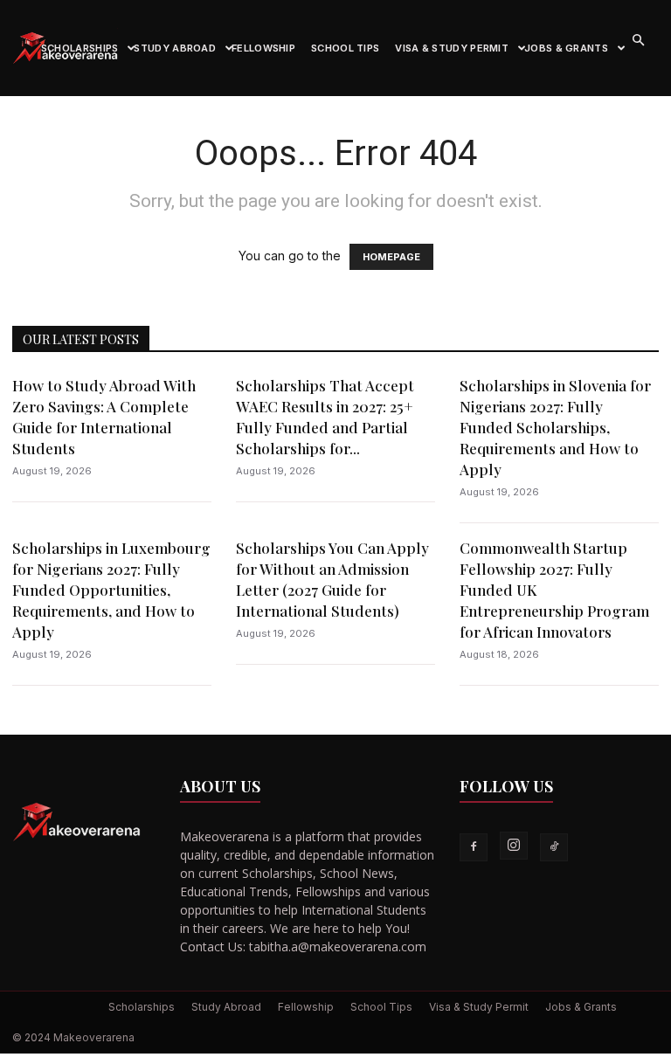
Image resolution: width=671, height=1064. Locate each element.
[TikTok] (554, 847)
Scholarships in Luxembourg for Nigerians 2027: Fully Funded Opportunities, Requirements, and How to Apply (111, 589)
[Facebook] (474, 847)
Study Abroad (175, 48)
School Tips (345, 48)
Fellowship (263, 48)
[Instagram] (514, 846)
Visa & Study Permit (451, 48)
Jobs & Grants (566, 48)
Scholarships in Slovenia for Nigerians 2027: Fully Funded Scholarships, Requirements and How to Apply (555, 427)
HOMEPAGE (391, 257)
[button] (638, 40)
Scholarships (80, 48)
